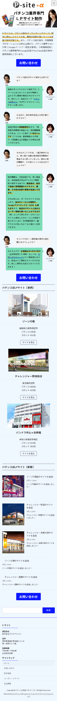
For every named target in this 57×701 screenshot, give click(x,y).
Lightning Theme (30, 694)
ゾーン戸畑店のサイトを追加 (39, 476)
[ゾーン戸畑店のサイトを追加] (13, 486)
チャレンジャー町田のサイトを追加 (39, 506)
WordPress (16, 694)
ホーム (6, 663)
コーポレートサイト (12, 678)
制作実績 (7, 673)
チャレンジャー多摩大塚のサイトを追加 (39, 534)
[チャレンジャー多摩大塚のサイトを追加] (13, 542)
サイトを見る (28, 342)
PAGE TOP (52, 676)
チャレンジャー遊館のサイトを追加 (21, 577)
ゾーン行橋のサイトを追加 (17, 560)
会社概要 (7, 684)
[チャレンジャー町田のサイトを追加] (13, 514)
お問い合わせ (9, 668)
